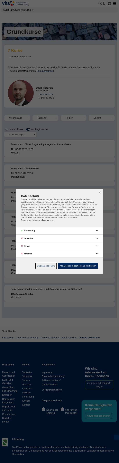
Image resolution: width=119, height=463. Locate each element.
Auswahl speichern (46, 266)
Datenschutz (48, 220)
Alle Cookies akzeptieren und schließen (78, 266)
